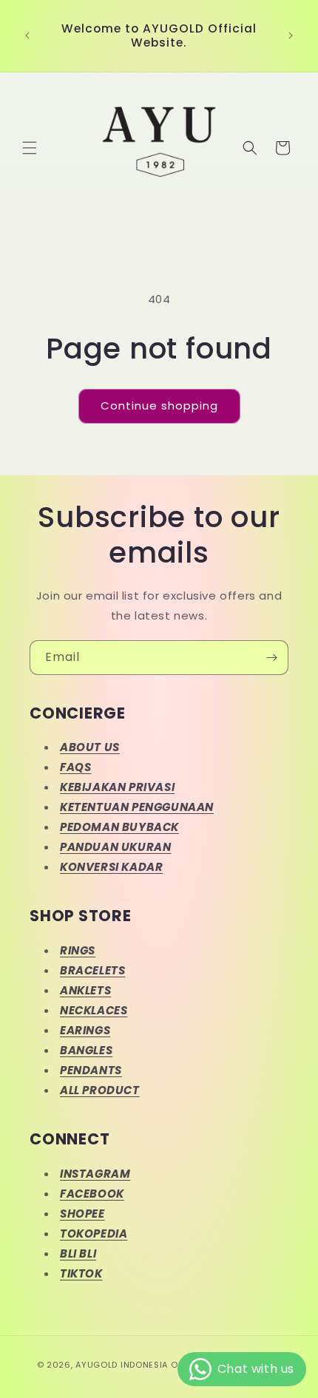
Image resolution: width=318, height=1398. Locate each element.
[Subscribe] (271, 657)
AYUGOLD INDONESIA (121, 1365)
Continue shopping (159, 405)
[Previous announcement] (27, 35)
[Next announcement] (290, 35)
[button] (29, 148)
